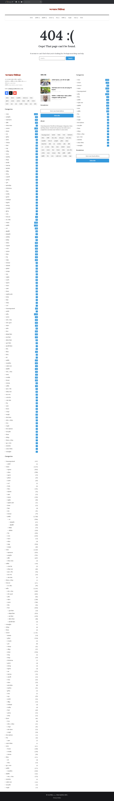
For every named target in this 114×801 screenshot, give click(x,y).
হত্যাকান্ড (8, 271)
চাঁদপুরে (7, 160)
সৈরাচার (26, 104)
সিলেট (7, 145)
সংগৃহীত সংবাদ (9, 366)
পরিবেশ (7, 325)
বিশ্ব (57, 18)
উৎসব (7, 423)
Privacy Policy (57, 798)
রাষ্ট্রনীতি (44, 18)
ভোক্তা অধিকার (9, 449)
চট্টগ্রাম (23, 101)
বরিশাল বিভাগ (9, 340)
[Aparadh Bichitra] (57, 9)
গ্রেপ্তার (12, 101)
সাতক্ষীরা (7, 194)
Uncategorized (10, 308)
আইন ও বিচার (9, 320)
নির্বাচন (7, 254)
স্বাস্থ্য (7, 260)
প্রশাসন (7, 317)
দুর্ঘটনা (7, 328)
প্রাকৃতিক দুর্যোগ (9, 294)
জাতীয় (7, 314)
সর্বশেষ (31, 18)
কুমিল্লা (7, 101)
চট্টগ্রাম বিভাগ (9, 334)
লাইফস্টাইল (8, 446)
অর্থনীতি (63, 18)
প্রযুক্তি (7, 277)
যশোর (7, 214)
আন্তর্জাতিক (8, 363)
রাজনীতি (36, 18)
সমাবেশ (7, 285)
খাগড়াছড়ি (8, 208)
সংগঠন (7, 248)
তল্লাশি (7, 280)
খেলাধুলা (7, 411)
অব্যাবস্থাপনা (8, 120)
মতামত (7, 374)
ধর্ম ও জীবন (8, 220)
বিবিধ (7, 349)
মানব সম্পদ (8, 394)
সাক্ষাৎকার (8, 383)
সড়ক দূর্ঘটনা (8, 431)
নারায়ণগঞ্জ (8, 165)
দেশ (7, 228)
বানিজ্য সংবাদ (8, 392)
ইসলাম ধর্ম (8, 217)
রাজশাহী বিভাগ (9, 346)
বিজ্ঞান (7, 300)
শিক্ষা (7, 257)
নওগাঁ (7, 305)
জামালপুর (8, 205)
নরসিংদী (7, 311)
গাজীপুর (7, 151)
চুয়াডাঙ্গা (7, 197)
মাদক (16, 104)
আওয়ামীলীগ (18, 98)
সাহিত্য (7, 303)
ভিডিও (7, 354)
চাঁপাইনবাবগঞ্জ (8, 188)
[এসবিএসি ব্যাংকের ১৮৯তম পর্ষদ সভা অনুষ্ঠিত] (45, 82)
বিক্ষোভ (7, 291)
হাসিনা (35, 104)
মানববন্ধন (8, 263)
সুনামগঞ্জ (7, 180)
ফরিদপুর (7, 437)
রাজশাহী (7, 162)
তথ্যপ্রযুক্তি (8, 451)
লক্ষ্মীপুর (7, 171)
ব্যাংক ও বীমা (8, 389)
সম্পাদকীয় (8, 377)
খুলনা (7, 182)
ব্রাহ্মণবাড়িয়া (8, 185)
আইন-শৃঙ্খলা (8, 323)
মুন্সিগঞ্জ (7, 211)
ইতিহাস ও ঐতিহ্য (9, 440)
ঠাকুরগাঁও (8, 202)
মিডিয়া (7, 351)
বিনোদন (7, 409)
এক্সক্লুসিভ (8, 117)
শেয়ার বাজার (8, 400)
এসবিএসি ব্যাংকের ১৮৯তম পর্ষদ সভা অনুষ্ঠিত (61, 80)
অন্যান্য (7, 222)
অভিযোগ (12, 98)
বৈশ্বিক (7, 240)
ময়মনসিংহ (8, 157)
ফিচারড (7, 434)
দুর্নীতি (28, 101)
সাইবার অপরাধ (9, 125)
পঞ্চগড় (7, 154)
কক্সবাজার (8, 168)
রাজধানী (7, 231)
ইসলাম (81, 18)
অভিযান (7, 98)
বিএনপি (7, 104)
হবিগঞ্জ (7, 174)
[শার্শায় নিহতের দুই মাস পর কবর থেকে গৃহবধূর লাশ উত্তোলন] (45, 90)
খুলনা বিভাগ (8, 343)
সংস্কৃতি (69, 18)
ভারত (12, 104)
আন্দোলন (7, 283)
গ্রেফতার (18, 101)
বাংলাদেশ (51, 18)
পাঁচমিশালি (8, 265)
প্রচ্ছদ (7, 288)
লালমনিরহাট (8, 200)
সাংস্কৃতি (8, 414)
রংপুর (7, 148)
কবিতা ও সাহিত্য (9, 420)
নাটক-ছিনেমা (8, 417)
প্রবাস (7, 406)
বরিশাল (7, 140)
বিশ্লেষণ (7, 380)
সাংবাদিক (20, 104)
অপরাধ (75, 18)
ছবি (6, 357)
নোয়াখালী (8, 177)
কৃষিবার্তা (7, 268)
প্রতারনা (7, 251)
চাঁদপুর (7, 191)
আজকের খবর (25, 98)
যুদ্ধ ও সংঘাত (8, 443)
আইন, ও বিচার (9, 372)
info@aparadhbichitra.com (15, 88)
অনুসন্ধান (8, 245)
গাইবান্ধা (8, 142)
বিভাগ (7, 331)
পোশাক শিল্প (8, 397)
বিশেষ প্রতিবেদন (9, 429)
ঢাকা (7, 134)
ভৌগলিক (8, 237)
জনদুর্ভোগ (8, 234)
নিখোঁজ (7, 297)
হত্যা (31, 104)
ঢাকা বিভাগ (8, 337)
